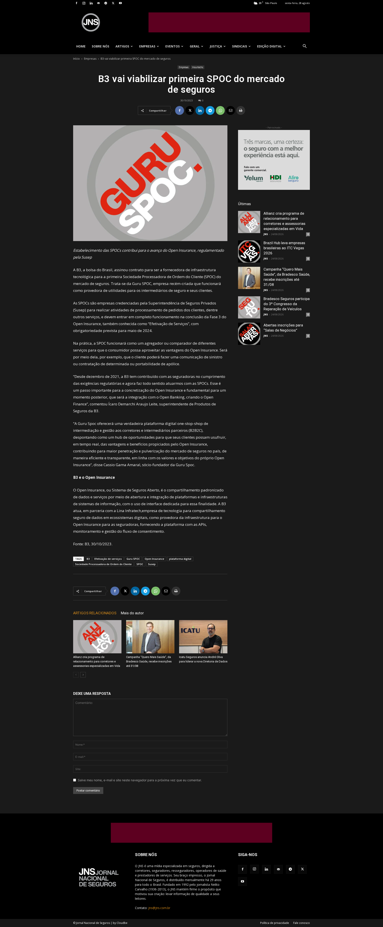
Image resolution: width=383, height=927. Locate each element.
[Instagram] (83, 3)
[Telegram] (105, 3)
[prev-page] (76, 675)
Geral (195, 46)
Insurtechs (197, 67)
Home (81, 46)
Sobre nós (100, 46)
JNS (266, 234)
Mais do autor (132, 613)
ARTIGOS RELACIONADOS (94, 613)
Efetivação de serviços (108, 558)
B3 (88, 558)
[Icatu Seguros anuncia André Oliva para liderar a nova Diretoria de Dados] (203, 636)
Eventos (172, 46)
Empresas (147, 46)
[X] (113, 3)
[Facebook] (76, 3)
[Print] (240, 110)
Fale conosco (301, 923)
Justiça (216, 46)
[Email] (230, 110)
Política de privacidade (274, 923)
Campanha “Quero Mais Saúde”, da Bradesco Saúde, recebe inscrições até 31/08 (149, 661)
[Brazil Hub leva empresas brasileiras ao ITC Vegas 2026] (249, 251)
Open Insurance (154, 558)
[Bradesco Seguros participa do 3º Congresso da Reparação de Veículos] (249, 307)
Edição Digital (269, 46)
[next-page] (83, 675)
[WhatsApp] (220, 110)
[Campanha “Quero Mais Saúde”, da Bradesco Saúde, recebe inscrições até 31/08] (150, 636)
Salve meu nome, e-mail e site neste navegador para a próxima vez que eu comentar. (140, 780)
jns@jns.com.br (159, 908)
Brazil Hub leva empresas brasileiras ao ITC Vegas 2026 (284, 248)
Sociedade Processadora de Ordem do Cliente (103, 564)
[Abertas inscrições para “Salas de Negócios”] (249, 334)
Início (76, 59)
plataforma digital (180, 558)
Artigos (122, 46)
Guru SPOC (133, 558)
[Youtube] (120, 3)
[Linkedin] (91, 3)
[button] (304, 47)
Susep (152, 564)
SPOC (140, 564)
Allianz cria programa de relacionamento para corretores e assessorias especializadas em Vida (96, 661)
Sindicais (239, 46)
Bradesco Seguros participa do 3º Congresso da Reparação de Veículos (287, 304)
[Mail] (98, 3)
